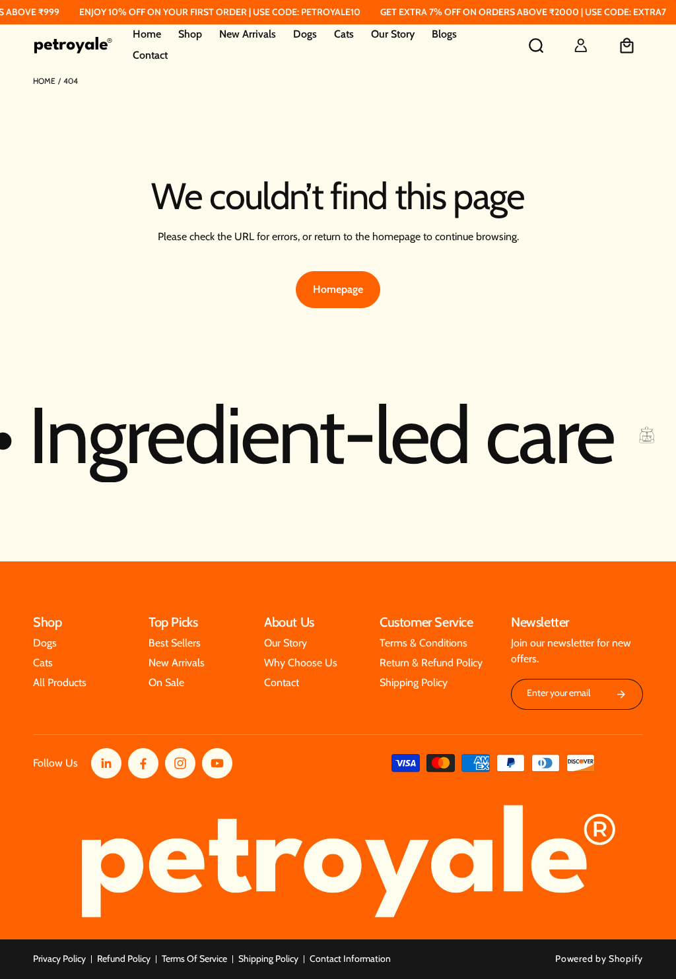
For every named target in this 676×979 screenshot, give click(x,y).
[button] (190, 35)
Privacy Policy (59, 958)
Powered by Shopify (599, 958)
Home (44, 81)
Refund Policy (124, 958)
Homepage (338, 289)
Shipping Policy (268, 958)
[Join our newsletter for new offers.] (621, 694)
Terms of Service (194, 958)
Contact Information (350, 958)
